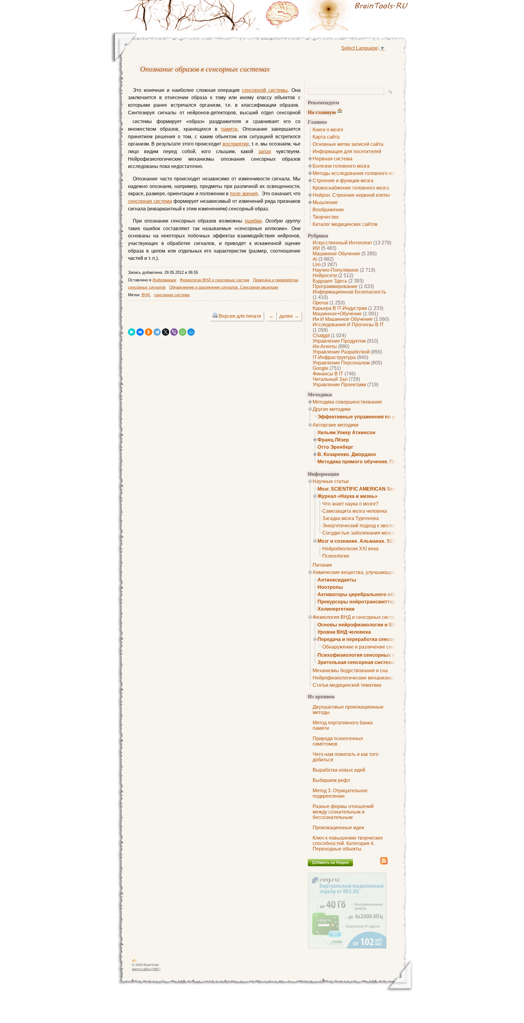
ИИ (316, 248)
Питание (322, 565)
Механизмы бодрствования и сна (350, 670)
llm (317, 264)
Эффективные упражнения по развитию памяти (376, 416)
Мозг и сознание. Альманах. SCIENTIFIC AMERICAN (379, 541)
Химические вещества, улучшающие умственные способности (383, 572)
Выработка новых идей (339, 770)
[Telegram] (157, 332)
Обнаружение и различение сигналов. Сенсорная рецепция (223, 287)
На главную (322, 112)
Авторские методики (335, 425)
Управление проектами (339, 384)
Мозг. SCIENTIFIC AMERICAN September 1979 (370, 488)
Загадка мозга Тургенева (350, 518)
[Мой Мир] (191, 332)
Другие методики (332, 409)
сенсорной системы (265, 90)
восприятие (236, 143)
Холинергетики (335, 609)
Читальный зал (330, 379)
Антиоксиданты (336, 579)
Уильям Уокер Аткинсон (346, 432)
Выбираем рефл (331, 780)
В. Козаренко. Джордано (346, 454)
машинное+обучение (337, 313)
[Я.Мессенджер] (131, 332)
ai (315, 259)
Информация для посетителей (347, 151)
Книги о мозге (328, 129)
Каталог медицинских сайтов (345, 224)
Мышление (325, 202)
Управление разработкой (341, 351)
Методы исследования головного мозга (357, 173)
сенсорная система (150, 201)
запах (264, 151)
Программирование (335, 286)
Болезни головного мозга (341, 166)
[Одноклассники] (148, 332)
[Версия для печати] (215, 316)
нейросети (325, 275)
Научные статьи (331, 481)
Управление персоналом (341, 362)
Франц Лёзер (333, 439)
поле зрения (244, 193)
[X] (165, 332)
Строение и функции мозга (343, 180)
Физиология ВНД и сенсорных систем (355, 617)
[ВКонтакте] (140, 332)
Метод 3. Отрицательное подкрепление (340, 793)
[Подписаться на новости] (384, 863)
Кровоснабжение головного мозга (351, 187)
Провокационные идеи (338, 827)
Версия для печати (240, 316)
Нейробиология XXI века (350, 548)
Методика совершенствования (347, 401)
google (320, 368)
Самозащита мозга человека (354, 511)
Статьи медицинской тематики (347, 685)
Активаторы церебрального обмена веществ (372, 594)
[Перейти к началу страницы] (134, 961)
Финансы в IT (328, 373)
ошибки (253, 220)
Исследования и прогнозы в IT (348, 324)
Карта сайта (326, 136)
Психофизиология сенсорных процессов (367, 655)
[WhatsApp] (182, 332)
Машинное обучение (336, 253)
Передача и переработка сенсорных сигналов (373, 639)
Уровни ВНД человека (344, 632)
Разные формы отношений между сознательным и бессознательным (343, 812)
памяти (229, 129)
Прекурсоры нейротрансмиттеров (359, 601)
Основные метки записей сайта (348, 144)
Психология (335, 555)
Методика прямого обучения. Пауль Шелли (369, 461)
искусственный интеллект (342, 242)
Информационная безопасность (349, 291)
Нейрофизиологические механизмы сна (358, 677)
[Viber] (174, 332)
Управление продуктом (339, 341)
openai (320, 302)
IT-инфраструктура (334, 357)
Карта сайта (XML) (146, 969)
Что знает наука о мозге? (350, 503)
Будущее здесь (330, 280)
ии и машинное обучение (343, 319)
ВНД (146, 295)
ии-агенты (325, 346)
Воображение (328, 209)
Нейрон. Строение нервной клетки (351, 195)
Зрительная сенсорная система (356, 662)
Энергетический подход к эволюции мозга (369, 525)
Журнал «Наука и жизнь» (347, 496)
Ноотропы (330, 587)
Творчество (326, 217)
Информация (164, 280)
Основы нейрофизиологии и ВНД (358, 624)
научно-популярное (336, 270)
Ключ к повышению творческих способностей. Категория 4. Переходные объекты (348, 843)
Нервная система (332, 158)
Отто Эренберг (335, 447)
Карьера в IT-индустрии (340, 308)
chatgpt (321, 335)
